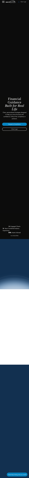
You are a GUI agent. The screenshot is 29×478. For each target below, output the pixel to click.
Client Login (23, 1)
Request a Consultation (14, 124)
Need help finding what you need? (17, 474)
